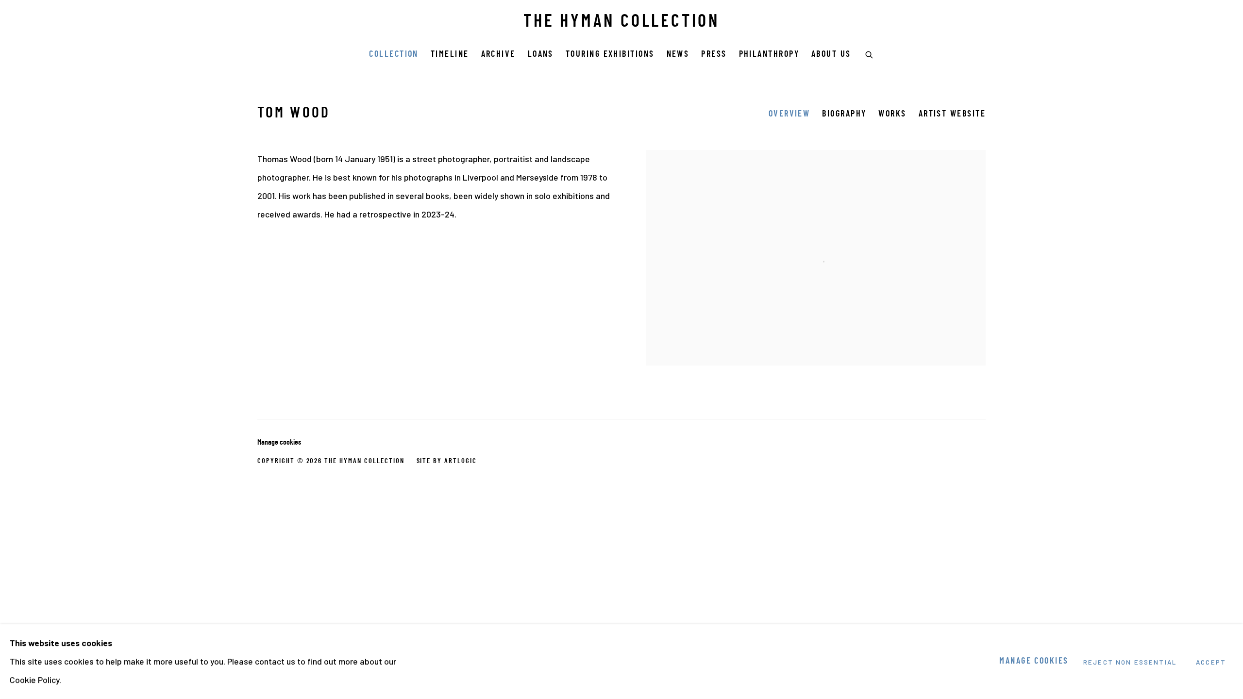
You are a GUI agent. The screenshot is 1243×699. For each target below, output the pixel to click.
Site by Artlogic (447, 461)
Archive (498, 54)
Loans (541, 54)
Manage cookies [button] (279, 442)
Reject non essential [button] (1129, 662)
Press (713, 54)
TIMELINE (450, 54)
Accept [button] (1211, 662)
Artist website (952, 114)
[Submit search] (869, 53)
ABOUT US (831, 54)
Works (892, 114)
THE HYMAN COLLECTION (621, 22)
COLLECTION (394, 54)
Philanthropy (769, 54)
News (678, 54)
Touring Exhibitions (610, 54)
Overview (789, 114)
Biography (844, 114)
